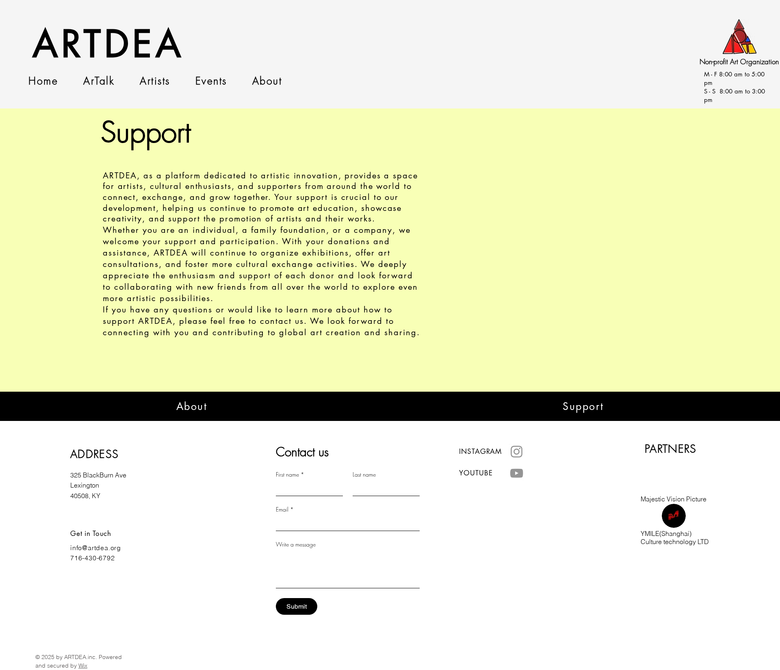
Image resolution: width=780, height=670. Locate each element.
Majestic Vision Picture (673, 499)
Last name (364, 474)
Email (285, 509)
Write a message (296, 544)
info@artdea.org (95, 548)
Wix (82, 665)
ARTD (82, 44)
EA (158, 44)
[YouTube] (516, 473)
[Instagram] (516, 452)
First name (290, 474)
